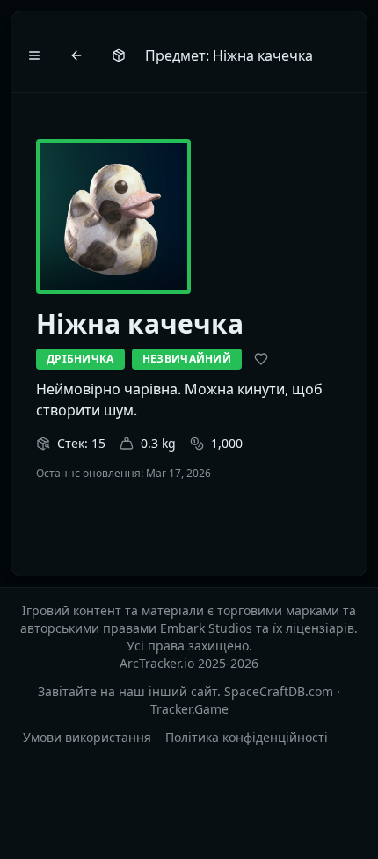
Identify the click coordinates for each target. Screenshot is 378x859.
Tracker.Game (189, 709)
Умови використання (87, 737)
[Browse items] (118, 55)
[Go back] (76, 55)
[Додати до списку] (261, 359)
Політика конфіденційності (246, 737)
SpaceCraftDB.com (278, 691)
